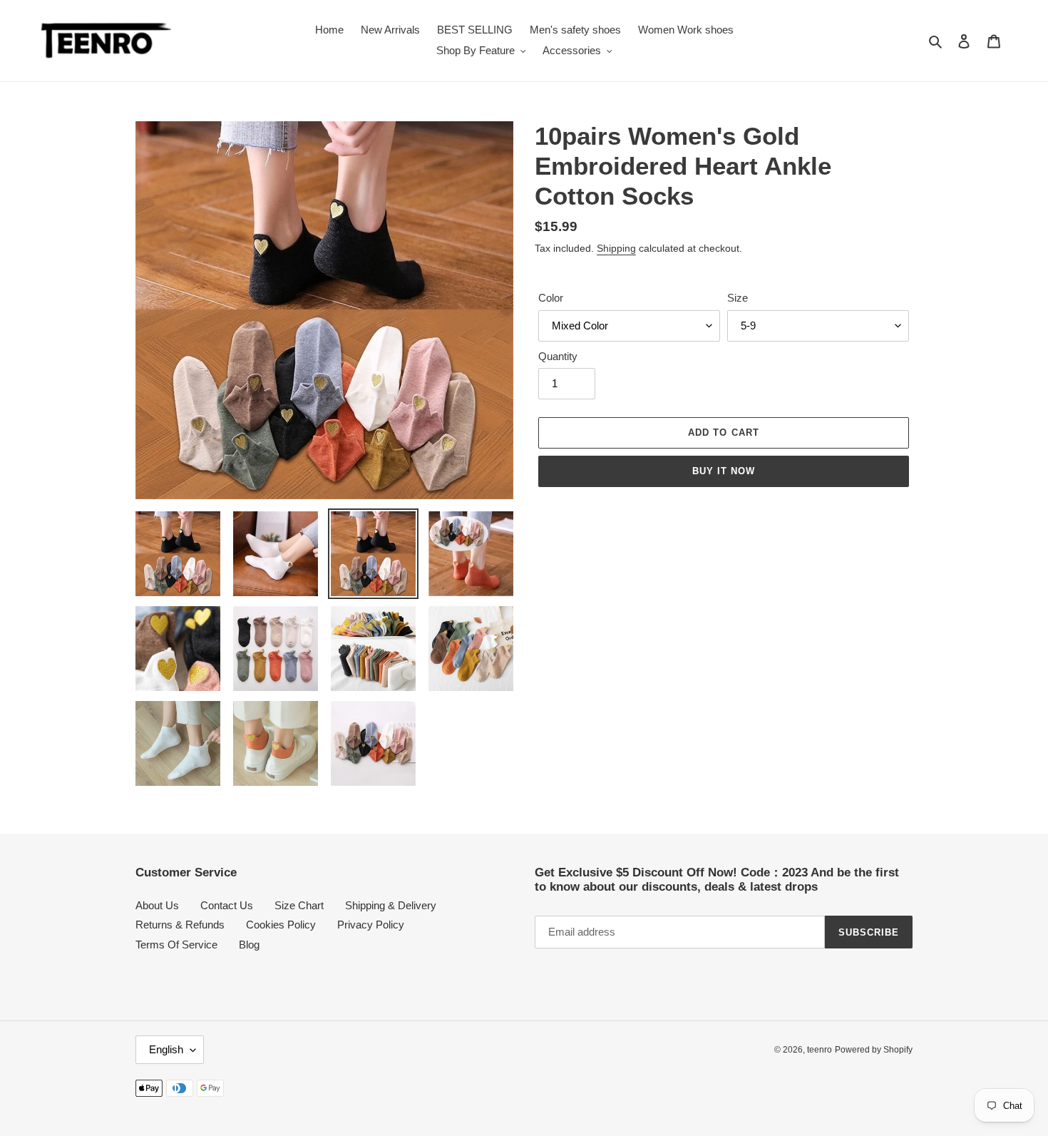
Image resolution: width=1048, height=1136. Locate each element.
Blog (249, 944)
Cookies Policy (281, 924)
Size (737, 298)
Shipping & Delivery (390, 905)
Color (550, 298)
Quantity (557, 356)
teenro (819, 1050)
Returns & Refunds (180, 924)
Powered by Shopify (874, 1050)
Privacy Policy (370, 924)
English (166, 1049)
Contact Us (226, 905)
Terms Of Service (176, 944)
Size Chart (299, 905)
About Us (157, 905)
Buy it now (723, 471)
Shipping (616, 248)
